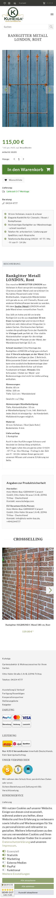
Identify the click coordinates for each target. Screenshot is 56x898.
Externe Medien (17, 862)
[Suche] (51, 26)
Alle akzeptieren (28, 880)
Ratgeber (6, 704)
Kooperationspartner (12, 697)
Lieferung (7, 802)
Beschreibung (12, 263)
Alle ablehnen (28, 886)
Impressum (9, 845)
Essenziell (13, 851)
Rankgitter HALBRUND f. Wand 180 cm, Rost (28, 625)
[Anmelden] (9, 3)
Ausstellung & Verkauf (13, 689)
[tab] (28, 264)
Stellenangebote (10, 701)
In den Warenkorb (25, 169)
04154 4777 (12, 203)
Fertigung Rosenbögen (13, 693)
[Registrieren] (14, 3)
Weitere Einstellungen (16, 873)
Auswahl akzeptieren (28, 892)
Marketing (13, 858)
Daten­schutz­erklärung (16, 841)
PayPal (11, 866)
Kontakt (22, 3)
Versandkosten (25, 148)
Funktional (13, 870)
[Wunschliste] (4, 3)
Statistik (12, 855)
